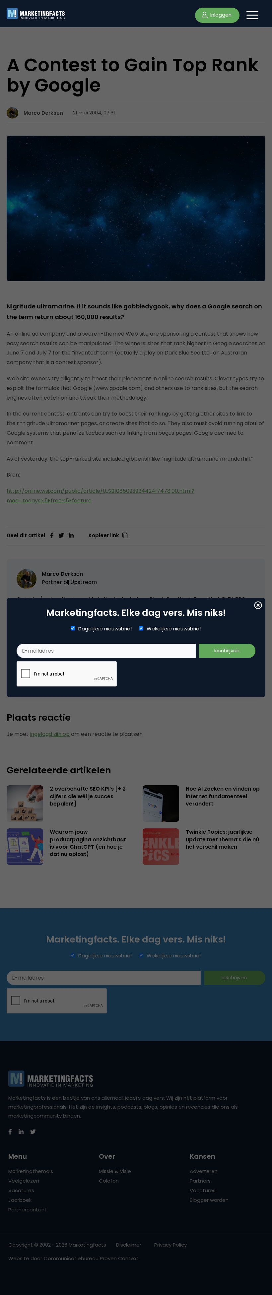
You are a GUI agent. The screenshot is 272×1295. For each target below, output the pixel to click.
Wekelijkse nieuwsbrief (174, 629)
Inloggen (220, 14)
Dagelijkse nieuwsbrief (105, 629)
